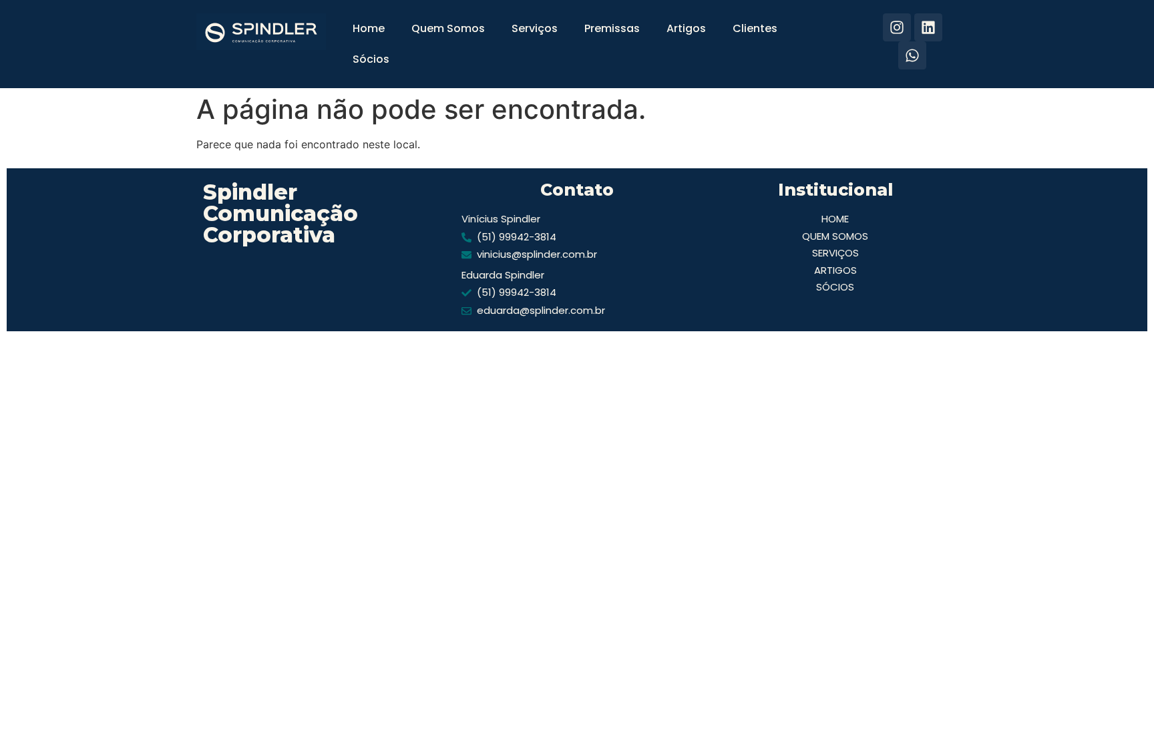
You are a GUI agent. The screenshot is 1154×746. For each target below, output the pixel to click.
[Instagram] (897, 27)
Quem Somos (448, 28)
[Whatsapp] (912, 55)
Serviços (535, 28)
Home (369, 28)
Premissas (612, 28)
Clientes (755, 28)
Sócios (371, 59)
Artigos (686, 28)
